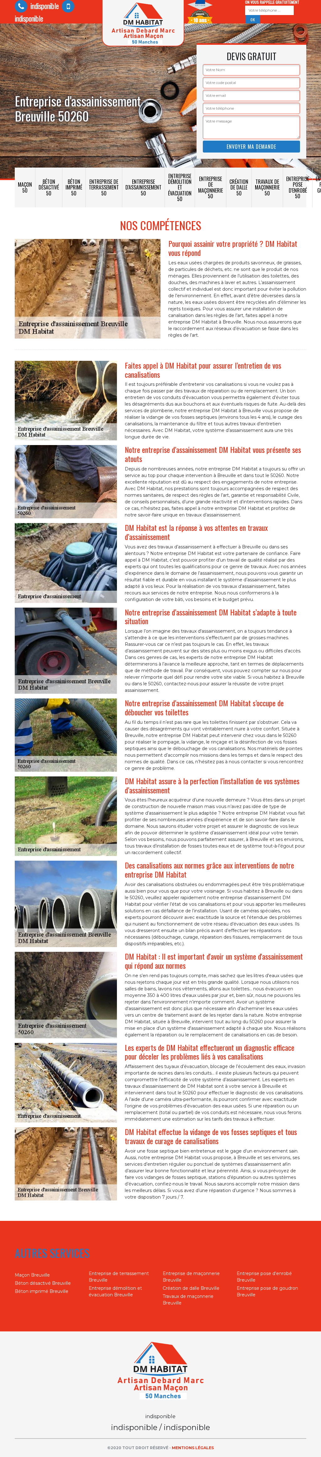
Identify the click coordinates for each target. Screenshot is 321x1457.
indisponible (44, 5)
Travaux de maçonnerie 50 (267, 187)
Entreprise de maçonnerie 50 (210, 187)
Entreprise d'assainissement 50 (143, 187)
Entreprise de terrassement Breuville (119, 1277)
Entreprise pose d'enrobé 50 (297, 187)
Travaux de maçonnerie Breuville (188, 1300)
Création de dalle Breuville (191, 1288)
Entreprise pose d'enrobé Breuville (264, 1277)
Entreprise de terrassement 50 (104, 187)
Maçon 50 (25, 187)
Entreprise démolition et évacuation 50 (180, 187)
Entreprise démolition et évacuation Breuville (115, 1291)
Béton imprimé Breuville (41, 1291)
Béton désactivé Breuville (43, 1283)
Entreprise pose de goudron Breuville (267, 1291)
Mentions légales (193, 1447)
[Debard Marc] (160, 1372)
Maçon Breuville (32, 1275)
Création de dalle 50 (238, 187)
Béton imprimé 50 (74, 187)
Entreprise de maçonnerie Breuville (191, 1277)
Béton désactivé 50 (49, 187)
